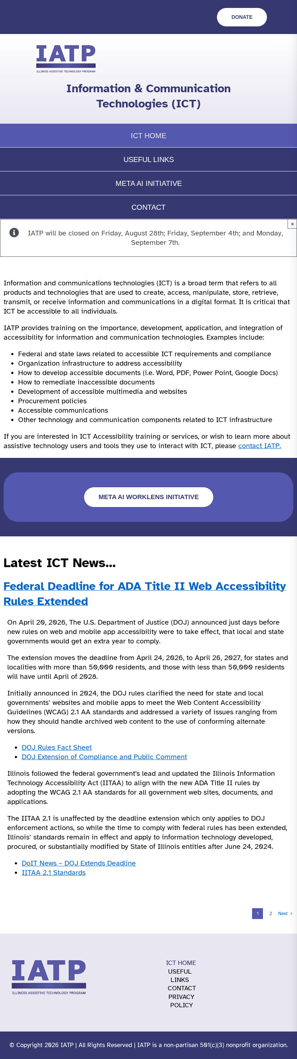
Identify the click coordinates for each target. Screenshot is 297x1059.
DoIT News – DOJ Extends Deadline (79, 863)
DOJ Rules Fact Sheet (57, 747)
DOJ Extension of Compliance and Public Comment (104, 756)
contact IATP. (259, 445)
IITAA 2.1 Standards (53, 872)
